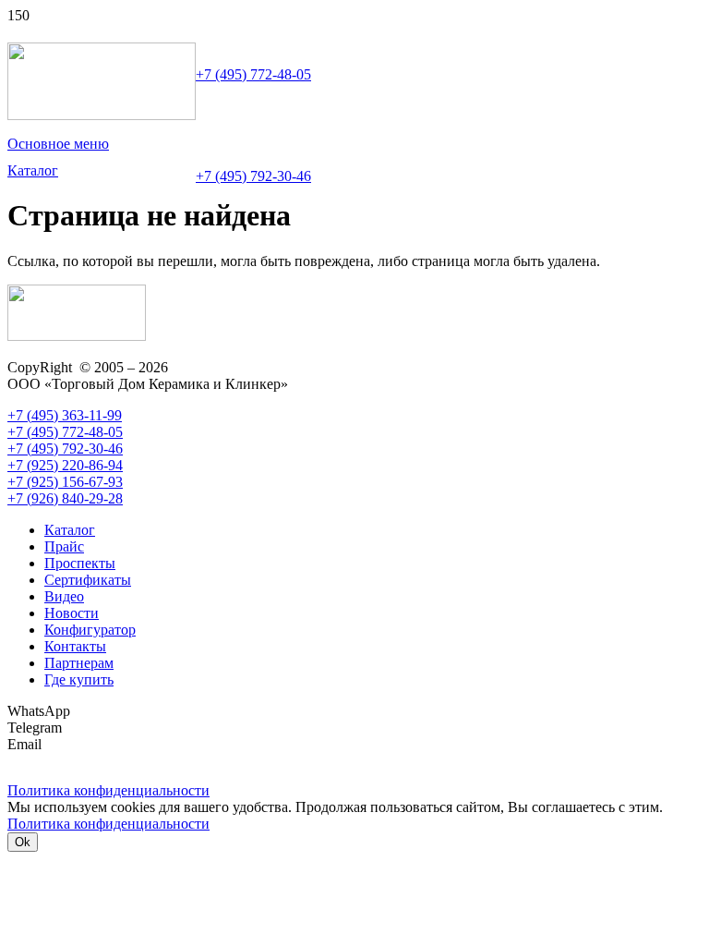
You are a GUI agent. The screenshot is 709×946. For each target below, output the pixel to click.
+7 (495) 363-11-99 (64, 415)
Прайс (64, 546)
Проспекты (79, 563)
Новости (71, 613)
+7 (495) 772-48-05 (253, 74)
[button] (58, 144)
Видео (64, 596)
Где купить (79, 679)
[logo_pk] (101, 115)
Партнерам (79, 663)
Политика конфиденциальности (108, 823)
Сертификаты (87, 580)
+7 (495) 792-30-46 (253, 176)
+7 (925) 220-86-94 (65, 465)
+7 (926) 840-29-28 (65, 498)
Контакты (75, 646)
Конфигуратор (90, 629)
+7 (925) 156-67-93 (65, 482)
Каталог (69, 530)
